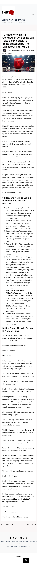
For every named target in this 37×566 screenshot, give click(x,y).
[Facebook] (11, 538)
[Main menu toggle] (33, 14)
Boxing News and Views (13, 20)
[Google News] (18, 538)
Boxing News (7, 53)
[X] (26, 538)
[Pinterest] (21, 538)
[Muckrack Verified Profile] (16, 538)
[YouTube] (13, 538)
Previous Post (7, 524)
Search (18, 556)
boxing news (23, 517)
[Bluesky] (23, 538)
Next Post (31, 524)
